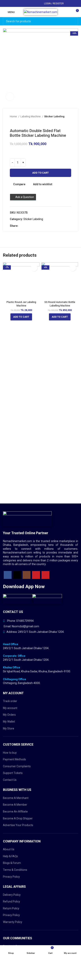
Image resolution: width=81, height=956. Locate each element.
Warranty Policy (12, 922)
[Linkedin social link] (33, 3)
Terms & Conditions (15, 869)
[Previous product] (61, 122)
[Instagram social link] (26, 575)
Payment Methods (14, 759)
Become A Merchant (16, 798)
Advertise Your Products (18, 825)
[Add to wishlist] (34, 267)
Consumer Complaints (17, 766)
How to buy (10, 752)
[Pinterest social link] (29, 3)
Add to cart (40, 172)
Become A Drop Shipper (18, 818)
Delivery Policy (12, 894)
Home (13, 116)
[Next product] (69, 122)
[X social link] (24, 3)
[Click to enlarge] (10, 97)
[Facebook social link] (19, 3)
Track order (10, 701)
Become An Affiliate (15, 811)
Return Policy (11, 908)
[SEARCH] (74, 21)
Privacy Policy (11, 876)
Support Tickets (13, 773)
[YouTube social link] (36, 575)
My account (10, 708)
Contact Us (10, 779)
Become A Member (15, 804)
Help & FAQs (10, 856)
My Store (8, 728)
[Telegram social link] (38, 3)
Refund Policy (11, 901)
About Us (8, 849)
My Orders (9, 714)
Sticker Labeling (54, 116)
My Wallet (9, 721)
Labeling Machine (30, 116)
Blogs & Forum (12, 862)
